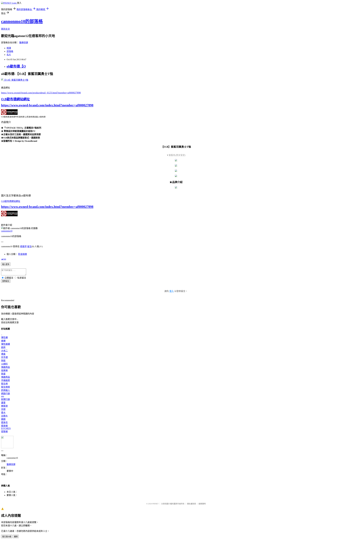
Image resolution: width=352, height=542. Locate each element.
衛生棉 (4, 384)
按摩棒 (4, 370)
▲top (3, 259)
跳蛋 (3, 374)
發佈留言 (5, 281)
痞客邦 (23, 246)
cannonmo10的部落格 (22, 21)
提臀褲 (4, 431)
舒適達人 (5, 390)
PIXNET (155, 504)
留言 (29, 246)
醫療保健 (23, 42)
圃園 (3, 419)
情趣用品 (5, 367)
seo (2, 396)
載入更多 (5, 264)
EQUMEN (6, 428)
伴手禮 (4, 357)
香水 (3, 412)
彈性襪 (4, 337)
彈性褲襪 (5, 344)
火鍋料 (4, 364)
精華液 (4, 406)
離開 (16, 537)
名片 (9, 54)
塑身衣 (4, 422)
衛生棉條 (5, 387)
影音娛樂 (22, 254)
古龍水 (4, 416)
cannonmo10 (6, 231)
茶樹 (3, 409)
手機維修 (5, 380)
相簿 (9, 48)
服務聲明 (202, 504)
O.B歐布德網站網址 (15, 99)
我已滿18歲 (6, 537)
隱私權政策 (191, 504)
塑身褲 (4, 426)
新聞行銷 (5, 399)
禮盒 (3, 354)
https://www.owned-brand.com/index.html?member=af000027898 (47, 105)
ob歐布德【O (16, 66)
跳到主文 (5, 29)
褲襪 (3, 341)
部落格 (10, 51)
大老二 (4, 351)
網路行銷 (5, 393)
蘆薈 (3, 402)
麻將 (3, 347)
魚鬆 (3, 360)
